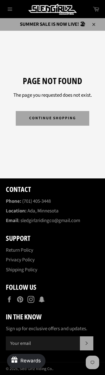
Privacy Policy (20, 259)
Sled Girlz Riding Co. (36, 368)
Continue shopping (52, 118)
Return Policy (19, 250)
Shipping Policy (21, 269)
